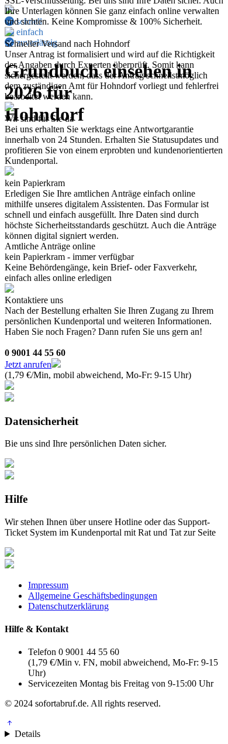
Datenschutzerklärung (68, 606)
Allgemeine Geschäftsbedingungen (92, 596)
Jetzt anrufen (28, 364)
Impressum (48, 585)
